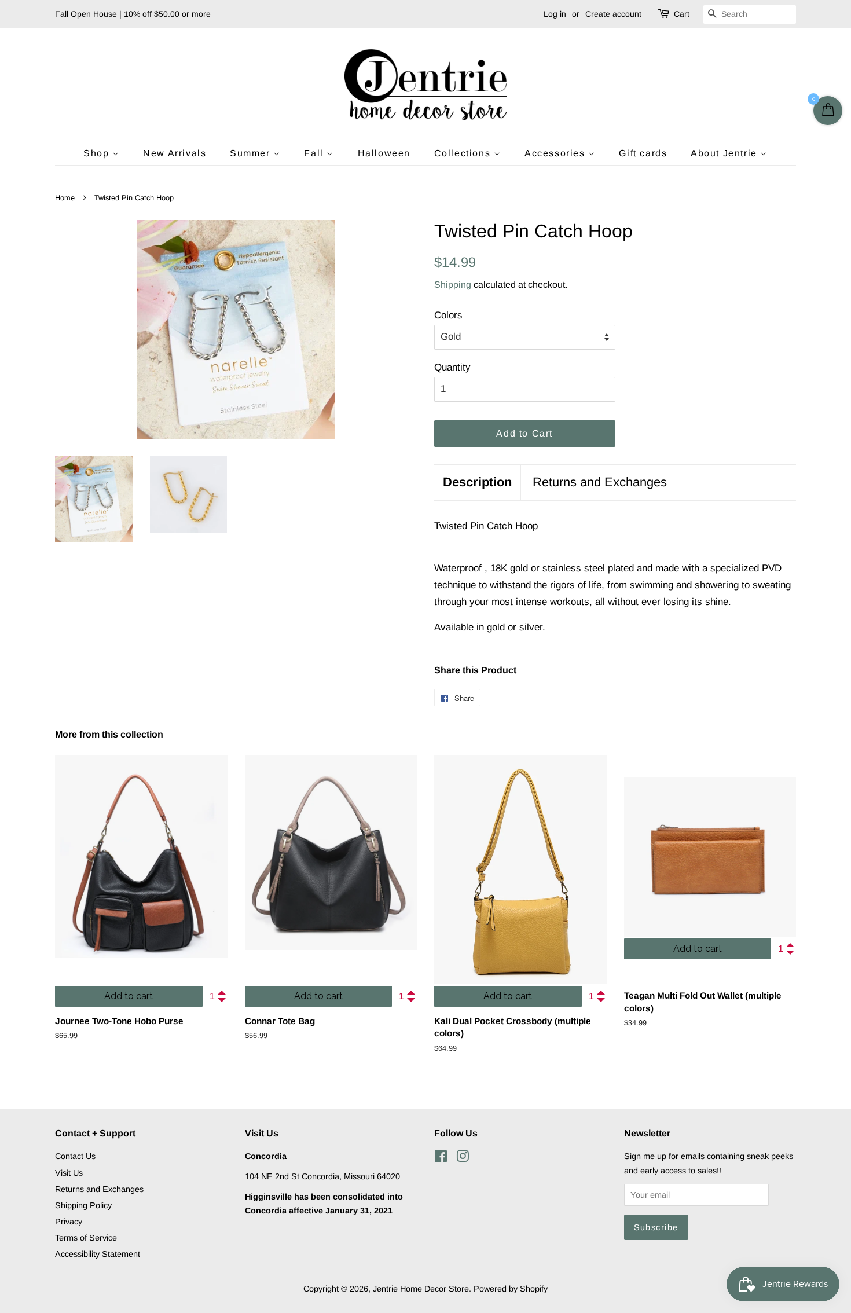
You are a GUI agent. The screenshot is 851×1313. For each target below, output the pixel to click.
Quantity (452, 367)
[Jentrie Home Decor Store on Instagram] (462, 1158)
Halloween (384, 153)
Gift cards (643, 153)
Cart (681, 14)
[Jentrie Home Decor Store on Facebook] (440, 1158)
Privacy (68, 1221)
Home (65, 197)
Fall (315, 153)
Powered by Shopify (511, 1288)
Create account (613, 14)
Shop (97, 153)
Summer (251, 153)
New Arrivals (174, 153)
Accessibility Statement (97, 1254)
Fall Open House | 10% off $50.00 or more (133, 14)
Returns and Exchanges (600, 482)
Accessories (556, 153)
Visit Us (69, 1173)
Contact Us (75, 1156)
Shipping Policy (83, 1205)
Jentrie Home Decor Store (421, 1288)
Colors (448, 315)
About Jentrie (725, 153)
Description (477, 482)
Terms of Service (86, 1237)
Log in (555, 14)
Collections (464, 153)
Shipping (452, 284)
